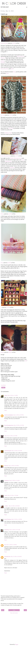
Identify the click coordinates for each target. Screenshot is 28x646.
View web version (14, 613)
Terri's (18, 56)
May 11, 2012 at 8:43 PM (12, 435)
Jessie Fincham (7, 519)
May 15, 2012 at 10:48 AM (16, 556)
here (2, 68)
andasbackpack (7, 450)
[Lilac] (13, 261)
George (2, 352)
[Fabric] (13, 212)
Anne (5, 435)
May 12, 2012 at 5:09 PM (16, 519)
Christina (12, 167)
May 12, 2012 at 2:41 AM (14, 480)
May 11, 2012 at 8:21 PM (19, 425)
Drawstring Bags (4, 43)
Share (3, 387)
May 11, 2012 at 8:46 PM (17, 450)
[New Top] (13, 113)
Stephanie (6, 480)
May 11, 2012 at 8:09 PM (18, 415)
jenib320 (13, 43)
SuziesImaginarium (8, 425)
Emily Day (6, 529)
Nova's (22, 56)
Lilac (2, 262)
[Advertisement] (14, 628)
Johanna (6, 465)
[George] (14, 350)
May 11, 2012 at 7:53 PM (13, 395)
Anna (23, 159)
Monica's (3, 58)
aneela (5, 495)
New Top (2, 115)
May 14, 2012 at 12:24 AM (14, 529)
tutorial (2, 62)
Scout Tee (11, 128)
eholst (5, 395)
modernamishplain (8, 415)
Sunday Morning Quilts (5, 155)
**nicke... (6, 506)
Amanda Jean (8, 161)
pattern (2, 61)
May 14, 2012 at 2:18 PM (11, 544)
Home (14, 610)
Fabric (2, 213)
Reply (5, 410)
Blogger (16, 644)
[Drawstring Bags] (14, 41)
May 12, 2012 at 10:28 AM (14, 506)
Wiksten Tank (8, 133)
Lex (5, 544)
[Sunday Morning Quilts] (14, 154)
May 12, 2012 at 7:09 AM (13, 495)
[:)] (14, 306)
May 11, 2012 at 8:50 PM (14, 465)
